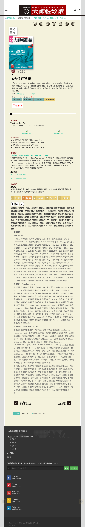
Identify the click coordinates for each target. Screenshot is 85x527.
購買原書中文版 (58, 133)
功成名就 (18, 99)
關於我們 (13, 439)
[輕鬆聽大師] (35, 24)
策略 (52, 18)
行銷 (61, 18)
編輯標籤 (50, 99)
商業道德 (28, 99)
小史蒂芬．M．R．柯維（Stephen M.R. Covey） (30, 155)
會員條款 (13, 442)
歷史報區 (74, 468)
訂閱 (66, 468)
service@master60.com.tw (24, 436)
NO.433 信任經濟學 (18, 174)
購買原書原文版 (26, 133)
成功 (44, 18)
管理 (35, 18)
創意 (40, 18)
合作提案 (13, 449)
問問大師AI (12, 18)
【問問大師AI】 (26, 413)
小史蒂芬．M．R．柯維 (26, 94)
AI (65, 18)
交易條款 (13, 446)
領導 (56, 18)
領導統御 (39, 99)
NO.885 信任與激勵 (18, 178)
